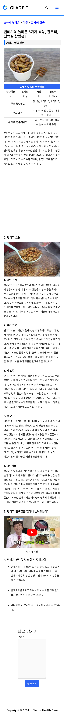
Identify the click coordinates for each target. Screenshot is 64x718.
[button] (46, 7)
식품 (25, 22)
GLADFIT (19, 7)
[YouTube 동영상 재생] (32, 532)
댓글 (21, 636)
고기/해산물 (38, 22)
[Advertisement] (32, 202)
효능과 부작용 (12, 22)
